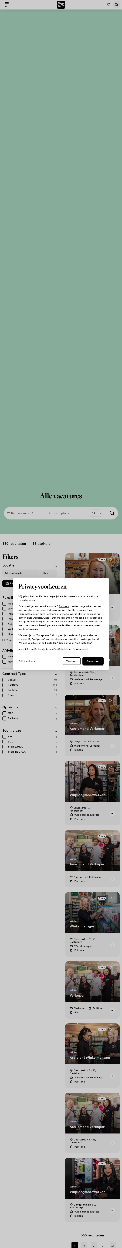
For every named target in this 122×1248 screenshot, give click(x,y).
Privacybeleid (80, 649)
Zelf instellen (25, 661)
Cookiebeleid (61, 649)
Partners (64, 606)
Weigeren (71, 660)
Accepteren (93, 660)
